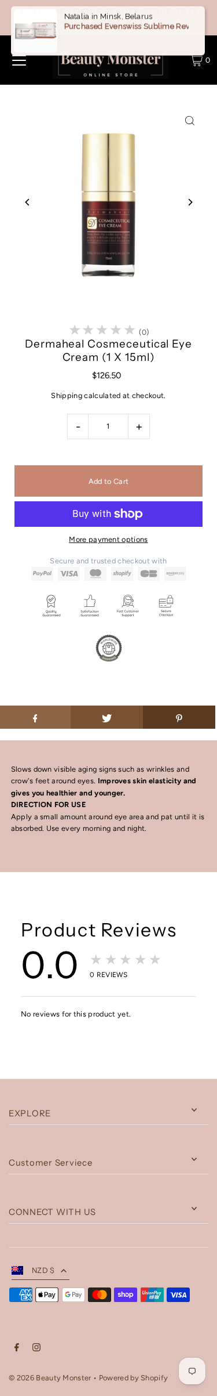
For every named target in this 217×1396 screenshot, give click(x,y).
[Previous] (27, 202)
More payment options (108, 539)
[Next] (189, 202)
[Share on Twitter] (107, 717)
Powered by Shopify (133, 1377)
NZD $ (43, 1270)
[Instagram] (36, 1349)
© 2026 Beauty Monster (51, 1377)
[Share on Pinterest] (179, 717)
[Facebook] (16, 1349)
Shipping (66, 395)
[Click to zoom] (189, 121)
